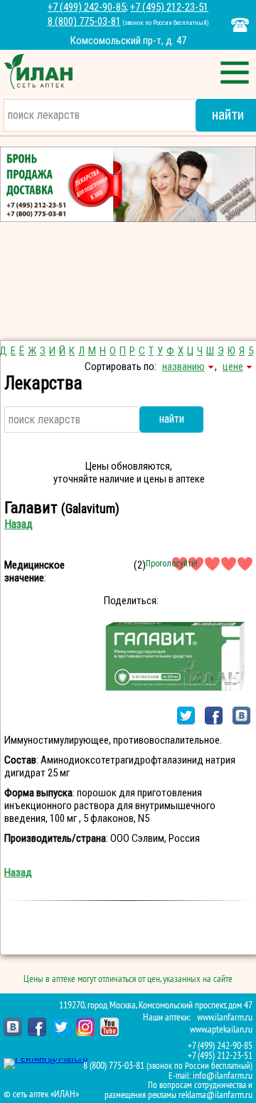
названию (183, 366)
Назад (18, 524)
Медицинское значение (34, 571)
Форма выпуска (38, 792)
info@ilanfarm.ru (222, 1076)
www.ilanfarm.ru (224, 1017)
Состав (20, 760)
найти (171, 419)
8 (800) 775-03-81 (84, 21)
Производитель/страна (55, 838)
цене (233, 366)
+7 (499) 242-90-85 (87, 7)
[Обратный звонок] (240, 25)
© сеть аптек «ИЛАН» (41, 1094)
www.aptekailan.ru (221, 1029)
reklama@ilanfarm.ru (215, 1095)
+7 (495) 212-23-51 (169, 7)
